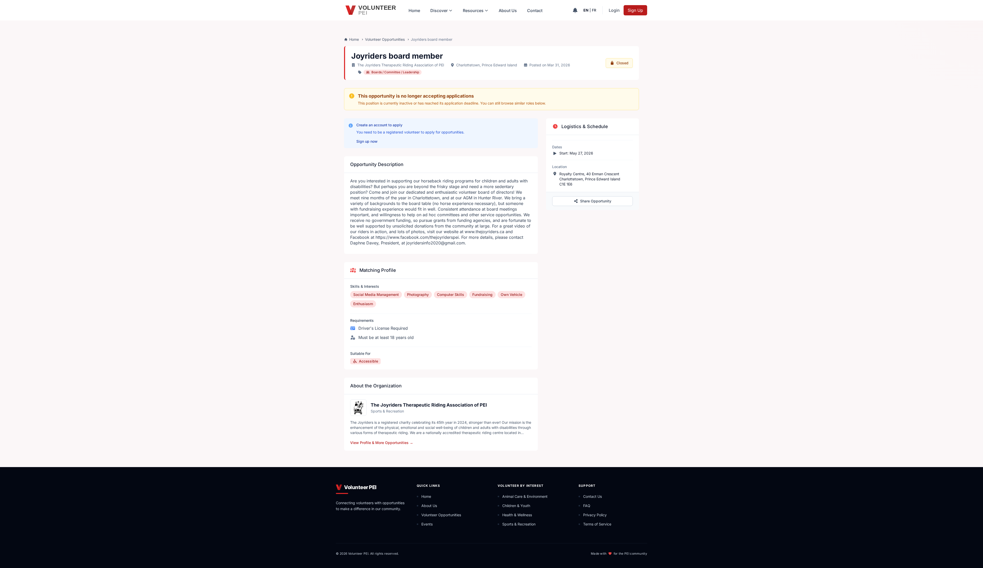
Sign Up (635, 10)
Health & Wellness (517, 515)
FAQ (586, 505)
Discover (439, 10)
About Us (508, 10)
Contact (534, 10)
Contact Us (592, 496)
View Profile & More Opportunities (381, 442)
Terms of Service (597, 524)
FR (594, 10)
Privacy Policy (595, 515)
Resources (473, 10)
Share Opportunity (595, 201)
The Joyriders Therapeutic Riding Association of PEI (400, 65)
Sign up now (367, 141)
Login (614, 10)
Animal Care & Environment (525, 496)
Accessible (368, 361)
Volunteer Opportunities (385, 39)
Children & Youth (516, 505)
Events (427, 524)
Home (414, 10)
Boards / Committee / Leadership (395, 72)
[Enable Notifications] (575, 10)
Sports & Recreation (519, 524)
